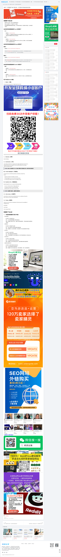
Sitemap (33, 543)
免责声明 (29, 543)
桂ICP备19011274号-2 (11, 554)
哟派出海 (7, 554)
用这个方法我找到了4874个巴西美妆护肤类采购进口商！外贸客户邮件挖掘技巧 (18, 537)
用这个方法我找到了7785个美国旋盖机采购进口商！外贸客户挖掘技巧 (7, 537)
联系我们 (26, 543)
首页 (4, 4)
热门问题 (6, 4)
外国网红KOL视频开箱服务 (8, 434)
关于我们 (22, 543)
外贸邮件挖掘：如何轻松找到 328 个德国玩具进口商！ (38, 536)
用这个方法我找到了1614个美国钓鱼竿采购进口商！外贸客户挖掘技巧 (28, 537)
